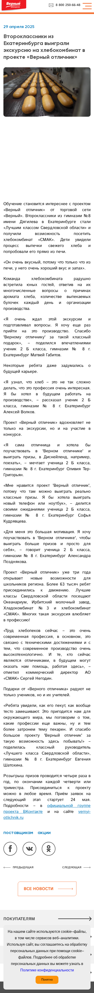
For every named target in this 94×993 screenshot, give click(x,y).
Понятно (47, 979)
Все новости (38, 889)
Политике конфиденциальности (47, 970)
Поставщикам (18, 832)
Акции (44, 832)
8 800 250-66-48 (68, 5)
